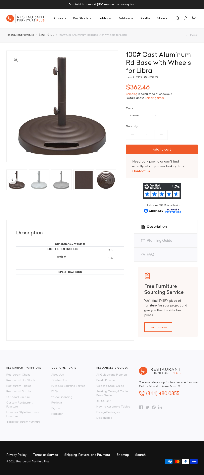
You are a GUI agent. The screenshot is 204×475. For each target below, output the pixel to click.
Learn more (158, 327)
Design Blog (104, 417)
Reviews (57, 402)
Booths (145, 18)
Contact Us (59, 380)
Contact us (141, 171)
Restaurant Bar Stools (20, 380)
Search (140, 455)
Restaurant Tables (18, 386)
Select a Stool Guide (110, 386)
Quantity (132, 126)
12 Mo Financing (61, 397)
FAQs (54, 391)
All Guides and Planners (112, 374)
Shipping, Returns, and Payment (87, 455)
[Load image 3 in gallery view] (61, 180)
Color (129, 108)
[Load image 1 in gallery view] (16, 180)
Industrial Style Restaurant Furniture (23, 414)
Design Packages (108, 412)
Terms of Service (45, 455)
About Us (57, 374)
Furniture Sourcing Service (68, 386)
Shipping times (155, 98)
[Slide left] (12, 180)
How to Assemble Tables (113, 406)
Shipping (131, 94)
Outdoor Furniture (18, 397)
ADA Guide (103, 401)
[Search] (178, 18)
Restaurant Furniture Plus (32, 461)
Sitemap (123, 455)
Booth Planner (105, 380)
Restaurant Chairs (18, 374)
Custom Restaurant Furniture (19, 404)
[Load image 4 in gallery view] (83, 180)
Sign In (55, 408)
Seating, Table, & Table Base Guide (112, 393)
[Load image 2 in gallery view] (39, 180)
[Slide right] (110, 180)
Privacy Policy (16, 455)
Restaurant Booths (18, 391)
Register (57, 414)
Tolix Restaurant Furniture (23, 421)
